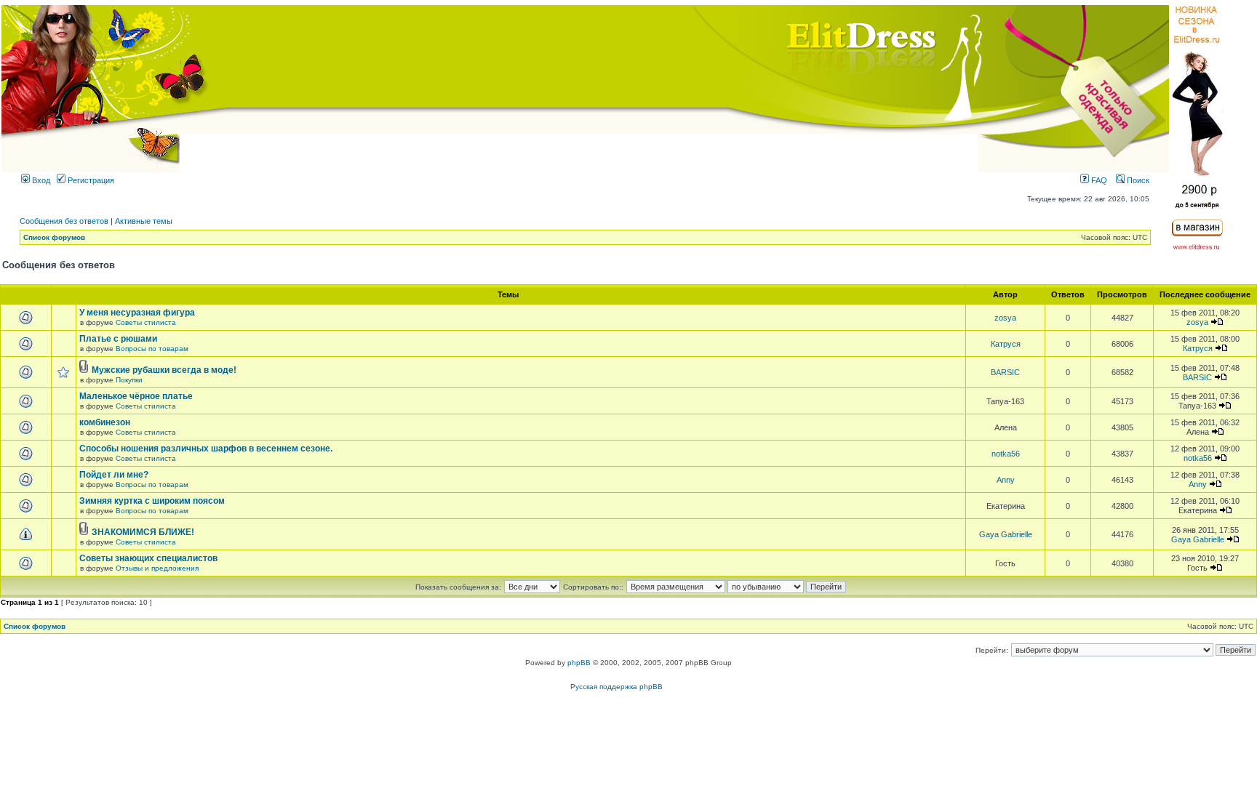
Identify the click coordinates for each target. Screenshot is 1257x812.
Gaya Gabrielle (1005, 534)
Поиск (1137, 180)
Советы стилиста (146, 322)
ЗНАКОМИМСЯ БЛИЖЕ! (143, 532)
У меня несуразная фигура (137, 312)
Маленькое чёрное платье (136, 396)
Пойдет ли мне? (113, 475)
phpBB (579, 663)
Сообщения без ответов (64, 221)
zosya (1005, 317)
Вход (40, 180)
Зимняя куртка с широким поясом (152, 501)
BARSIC (1005, 372)
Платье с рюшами (118, 339)
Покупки (129, 380)
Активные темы (143, 221)
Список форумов (54, 237)
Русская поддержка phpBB (616, 687)
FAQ (1098, 180)
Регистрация (89, 180)
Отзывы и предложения (157, 568)
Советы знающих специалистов (148, 558)
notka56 (1005, 453)
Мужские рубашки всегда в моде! (164, 370)
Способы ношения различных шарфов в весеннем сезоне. (205, 448)
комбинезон (104, 422)
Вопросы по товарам (152, 349)
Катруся (1006, 343)
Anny (1006, 479)
